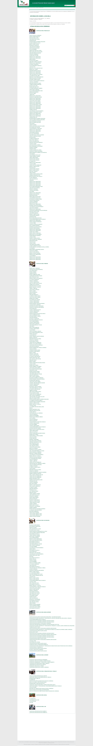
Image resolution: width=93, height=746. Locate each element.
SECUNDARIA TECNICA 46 (34, 600)
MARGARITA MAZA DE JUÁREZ (35, 83)
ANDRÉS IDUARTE (33, 273)
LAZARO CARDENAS (33, 569)
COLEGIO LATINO (33, 405)
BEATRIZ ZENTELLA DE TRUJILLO (36, 176)
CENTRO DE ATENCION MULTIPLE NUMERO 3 (38, 711)
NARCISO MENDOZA (33, 292)
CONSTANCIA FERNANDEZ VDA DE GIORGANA (38, 210)
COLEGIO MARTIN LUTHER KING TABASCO (38, 586)
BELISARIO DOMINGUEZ (34, 511)
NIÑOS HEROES (33, 59)
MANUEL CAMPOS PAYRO (34, 166)
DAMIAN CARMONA (33, 503)
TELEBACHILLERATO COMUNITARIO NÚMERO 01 (39, 644)
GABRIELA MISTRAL (33, 109)
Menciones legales (27, 744)
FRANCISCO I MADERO (34, 496)
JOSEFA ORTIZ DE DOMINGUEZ (35, 165)
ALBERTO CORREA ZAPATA (35, 238)
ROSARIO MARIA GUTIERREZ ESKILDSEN (37, 41)
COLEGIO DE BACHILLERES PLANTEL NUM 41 (38, 648)
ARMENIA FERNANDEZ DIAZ (35, 175)
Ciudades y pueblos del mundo (40, 744)
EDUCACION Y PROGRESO (35, 536)
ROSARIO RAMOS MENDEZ (35, 228)
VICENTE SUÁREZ (33, 560)
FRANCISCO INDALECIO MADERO (36, 224)
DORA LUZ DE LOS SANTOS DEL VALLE (37, 429)
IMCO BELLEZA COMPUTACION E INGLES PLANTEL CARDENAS (41, 688)
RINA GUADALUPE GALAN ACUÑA (36, 51)
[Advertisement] (52, 727)
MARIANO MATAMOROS (34, 92)
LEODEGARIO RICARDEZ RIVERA (36, 275)
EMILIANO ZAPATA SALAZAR (35, 410)
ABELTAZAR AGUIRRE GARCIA (35, 391)
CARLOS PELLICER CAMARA (35, 100)
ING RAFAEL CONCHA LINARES (35, 386)
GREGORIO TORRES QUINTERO (36, 61)
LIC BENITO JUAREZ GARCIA (35, 467)
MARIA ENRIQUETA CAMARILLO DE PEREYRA (38, 152)
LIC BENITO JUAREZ (33, 487)
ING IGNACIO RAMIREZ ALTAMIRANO (36, 377)
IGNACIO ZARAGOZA (33, 420)
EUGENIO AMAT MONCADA (35, 380)
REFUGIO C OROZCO (33, 171)
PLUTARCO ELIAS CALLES (34, 530)
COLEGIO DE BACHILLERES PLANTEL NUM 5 (38, 638)
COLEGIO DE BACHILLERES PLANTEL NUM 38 (38, 630)
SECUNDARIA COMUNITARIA (35, 526)
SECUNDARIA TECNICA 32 (34, 557)
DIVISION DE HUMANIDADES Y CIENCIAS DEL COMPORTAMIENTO (42, 662)
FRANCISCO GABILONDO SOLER (36, 97)
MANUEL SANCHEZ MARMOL (35, 253)
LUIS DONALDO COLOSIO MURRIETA (36, 206)
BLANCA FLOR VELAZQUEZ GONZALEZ (37, 80)
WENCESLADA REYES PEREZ (35, 78)
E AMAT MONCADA (33, 438)
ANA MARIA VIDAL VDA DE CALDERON (37, 134)
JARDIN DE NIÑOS (33, 124)
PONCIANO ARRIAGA (33, 317)
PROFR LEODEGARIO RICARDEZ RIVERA (37, 362)
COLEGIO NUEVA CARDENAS (35, 304)
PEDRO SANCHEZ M (33, 333)
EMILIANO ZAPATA (33, 360)
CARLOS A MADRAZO (34, 414)
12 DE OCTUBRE (33, 163)
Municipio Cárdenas (33, 7)
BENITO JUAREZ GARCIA (34, 170)
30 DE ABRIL (32, 191)
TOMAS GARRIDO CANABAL (35, 156)
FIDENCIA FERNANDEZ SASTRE (36, 112)
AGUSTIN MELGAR (33, 308)
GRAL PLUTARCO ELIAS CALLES (36, 283)
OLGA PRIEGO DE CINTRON (35, 127)
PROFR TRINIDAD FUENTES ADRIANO (37, 336)
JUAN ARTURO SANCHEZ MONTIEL (36, 269)
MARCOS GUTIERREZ (34, 448)
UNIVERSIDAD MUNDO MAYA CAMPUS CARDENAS (39, 667)
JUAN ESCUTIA (32, 66)
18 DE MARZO (32, 153)
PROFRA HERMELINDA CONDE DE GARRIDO (38, 347)
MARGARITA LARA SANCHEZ (35, 552)
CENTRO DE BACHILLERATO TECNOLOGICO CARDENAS (40, 623)
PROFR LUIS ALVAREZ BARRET (35, 343)
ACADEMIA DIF (32, 679)
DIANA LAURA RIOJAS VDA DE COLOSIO (37, 126)
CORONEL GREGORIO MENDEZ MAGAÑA (37, 382)
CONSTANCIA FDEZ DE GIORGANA (36, 345)
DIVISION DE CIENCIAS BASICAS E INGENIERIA (38, 659)
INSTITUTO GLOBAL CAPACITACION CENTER (38, 682)
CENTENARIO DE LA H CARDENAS (36, 413)
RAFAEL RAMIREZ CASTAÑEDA (35, 366)
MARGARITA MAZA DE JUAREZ (35, 338)
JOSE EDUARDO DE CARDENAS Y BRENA (37, 567)
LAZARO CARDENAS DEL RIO (35, 245)
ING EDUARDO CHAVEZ (34, 341)
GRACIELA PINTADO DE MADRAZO (36, 142)
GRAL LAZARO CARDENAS (35, 376)
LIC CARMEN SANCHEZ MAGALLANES (37, 406)
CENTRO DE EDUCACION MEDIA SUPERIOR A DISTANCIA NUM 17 (42, 635)
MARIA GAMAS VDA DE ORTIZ (35, 196)
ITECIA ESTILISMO (33, 687)
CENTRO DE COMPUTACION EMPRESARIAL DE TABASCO (40, 677)
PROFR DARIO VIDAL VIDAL (35, 357)
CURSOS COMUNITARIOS (34, 282)
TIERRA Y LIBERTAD (33, 288)
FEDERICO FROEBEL (33, 147)
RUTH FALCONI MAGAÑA (34, 133)
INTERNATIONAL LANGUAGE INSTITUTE (37, 683)
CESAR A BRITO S (33, 411)
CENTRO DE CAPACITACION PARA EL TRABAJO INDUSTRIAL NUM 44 (42, 684)
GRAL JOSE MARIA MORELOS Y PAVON (37, 450)
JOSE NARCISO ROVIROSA (35, 46)
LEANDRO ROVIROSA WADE (35, 350)
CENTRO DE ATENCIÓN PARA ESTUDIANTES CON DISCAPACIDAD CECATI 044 (44, 624)
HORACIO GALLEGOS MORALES (36, 457)
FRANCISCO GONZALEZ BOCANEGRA (37, 307)
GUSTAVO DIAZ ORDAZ (34, 60)
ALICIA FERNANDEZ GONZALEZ (35, 65)
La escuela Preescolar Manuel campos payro (43, 3)
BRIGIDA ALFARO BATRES (34, 194)
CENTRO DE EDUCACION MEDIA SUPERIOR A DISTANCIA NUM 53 (42, 620)
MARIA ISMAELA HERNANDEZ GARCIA (37, 249)
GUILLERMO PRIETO (33, 270)
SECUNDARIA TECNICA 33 (34, 566)
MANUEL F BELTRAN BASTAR (35, 484)
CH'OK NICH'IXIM (33, 701)
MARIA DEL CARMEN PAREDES (35, 453)
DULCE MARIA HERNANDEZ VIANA (36, 90)
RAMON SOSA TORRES (34, 231)
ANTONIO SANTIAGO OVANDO (35, 428)
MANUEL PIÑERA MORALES (35, 36)
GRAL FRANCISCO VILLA (34, 277)
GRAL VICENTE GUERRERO (35, 395)
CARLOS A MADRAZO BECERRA (36, 464)
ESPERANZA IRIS (33, 40)
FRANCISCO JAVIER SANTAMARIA (36, 151)
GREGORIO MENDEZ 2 (34, 488)
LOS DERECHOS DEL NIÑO (35, 75)
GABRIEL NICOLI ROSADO (34, 284)
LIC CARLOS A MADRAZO (34, 279)
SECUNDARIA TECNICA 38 (34, 608)
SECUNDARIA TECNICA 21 (34, 584)
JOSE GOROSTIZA (33, 565)
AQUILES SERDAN (33, 348)
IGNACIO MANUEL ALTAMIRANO (35, 452)
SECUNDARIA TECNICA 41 (34, 550)
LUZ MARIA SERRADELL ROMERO (36, 88)
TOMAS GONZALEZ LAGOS (35, 502)
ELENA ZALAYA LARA (33, 85)
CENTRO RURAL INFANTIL (34, 158)
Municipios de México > (21, 7)
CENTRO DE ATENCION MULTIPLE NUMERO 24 (38, 712)
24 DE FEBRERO (33, 255)
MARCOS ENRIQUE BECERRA (35, 122)
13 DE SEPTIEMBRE (33, 546)
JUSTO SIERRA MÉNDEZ (34, 444)
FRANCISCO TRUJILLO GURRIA (35, 449)
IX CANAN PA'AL (33, 161)
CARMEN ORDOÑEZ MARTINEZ (35, 84)
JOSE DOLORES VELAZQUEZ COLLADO (37, 396)
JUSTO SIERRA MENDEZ (34, 321)
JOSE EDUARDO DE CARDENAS (36, 239)
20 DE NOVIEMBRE (33, 49)
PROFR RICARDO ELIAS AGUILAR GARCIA (37, 313)
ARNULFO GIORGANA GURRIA (35, 136)
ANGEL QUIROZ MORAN (34, 497)
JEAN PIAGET (32, 123)
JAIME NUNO (32, 94)
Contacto (32, 744)
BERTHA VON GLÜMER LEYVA (35, 114)
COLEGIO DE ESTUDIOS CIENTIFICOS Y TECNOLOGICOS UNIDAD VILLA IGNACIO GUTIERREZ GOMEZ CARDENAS (51, 629)
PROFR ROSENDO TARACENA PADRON (37, 303)
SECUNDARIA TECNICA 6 (34, 591)
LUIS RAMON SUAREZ (34, 595)
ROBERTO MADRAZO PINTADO (35, 473)
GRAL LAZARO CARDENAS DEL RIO (36, 474)
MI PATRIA (31, 556)
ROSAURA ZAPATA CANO (34, 211)
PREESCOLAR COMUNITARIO (35, 56)
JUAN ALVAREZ (32, 468)
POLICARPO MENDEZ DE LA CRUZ (36, 574)
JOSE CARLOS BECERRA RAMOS (36, 540)
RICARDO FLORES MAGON (35, 351)
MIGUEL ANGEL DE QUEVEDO (35, 233)
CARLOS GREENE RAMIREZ (35, 605)
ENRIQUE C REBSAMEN (34, 439)
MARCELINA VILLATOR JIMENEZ (36, 234)
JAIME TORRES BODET (34, 157)
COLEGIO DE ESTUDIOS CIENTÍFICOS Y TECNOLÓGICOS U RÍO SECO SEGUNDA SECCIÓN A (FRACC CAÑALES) (50, 618)
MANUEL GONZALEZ (33, 337)
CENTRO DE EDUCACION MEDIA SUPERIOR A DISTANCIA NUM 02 (42, 637)
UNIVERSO (32, 180)
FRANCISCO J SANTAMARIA (35, 506)
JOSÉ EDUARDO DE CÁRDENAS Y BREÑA (37, 463)
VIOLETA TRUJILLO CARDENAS (35, 35)
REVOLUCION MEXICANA (34, 141)
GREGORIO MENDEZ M (34, 294)
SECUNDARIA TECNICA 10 (34, 533)
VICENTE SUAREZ (33, 143)
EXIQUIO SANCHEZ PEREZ (35, 371)
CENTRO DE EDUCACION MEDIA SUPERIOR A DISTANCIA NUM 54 (42, 633)
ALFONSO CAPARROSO (34, 64)
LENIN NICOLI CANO (33, 370)
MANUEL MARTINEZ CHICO (35, 409)
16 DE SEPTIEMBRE (33, 424)
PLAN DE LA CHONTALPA (34, 318)
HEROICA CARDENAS (34, 280)
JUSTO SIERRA (32, 418)
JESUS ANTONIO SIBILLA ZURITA (36, 104)
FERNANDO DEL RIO (33, 481)
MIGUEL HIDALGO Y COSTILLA (35, 287)
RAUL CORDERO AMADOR (34, 225)
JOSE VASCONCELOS (34, 598)
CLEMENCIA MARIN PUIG (34, 138)
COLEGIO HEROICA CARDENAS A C (36, 647)
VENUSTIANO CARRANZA (34, 89)
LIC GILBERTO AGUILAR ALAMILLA (36, 400)
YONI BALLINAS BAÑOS (34, 190)
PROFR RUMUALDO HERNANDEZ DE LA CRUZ (38, 531)
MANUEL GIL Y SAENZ (34, 69)
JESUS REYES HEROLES (34, 346)
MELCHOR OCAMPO (33, 483)
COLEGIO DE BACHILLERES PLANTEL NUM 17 (38, 643)
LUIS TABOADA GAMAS (34, 491)
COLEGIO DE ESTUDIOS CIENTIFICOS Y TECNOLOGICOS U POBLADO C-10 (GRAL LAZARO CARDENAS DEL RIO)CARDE (52, 625)
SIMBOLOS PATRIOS (33, 390)
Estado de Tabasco (27, 7)
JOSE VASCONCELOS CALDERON (36, 74)
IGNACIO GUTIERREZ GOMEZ (35, 562)
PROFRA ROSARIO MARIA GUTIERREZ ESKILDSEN (39, 399)
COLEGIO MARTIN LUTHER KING (36, 128)
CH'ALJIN (31, 702)
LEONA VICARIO (33, 236)
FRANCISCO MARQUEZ (34, 54)
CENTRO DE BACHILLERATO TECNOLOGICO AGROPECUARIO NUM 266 (43, 628)
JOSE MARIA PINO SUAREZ (35, 39)
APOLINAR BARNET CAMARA (35, 316)
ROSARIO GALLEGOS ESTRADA (36, 226)
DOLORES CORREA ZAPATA (35, 79)
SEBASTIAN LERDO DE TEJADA (35, 50)
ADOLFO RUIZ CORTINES (34, 512)
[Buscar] (74, 5)
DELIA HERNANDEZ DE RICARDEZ (36, 146)
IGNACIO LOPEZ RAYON (34, 375)
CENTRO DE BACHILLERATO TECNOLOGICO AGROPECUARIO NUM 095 (43, 639)
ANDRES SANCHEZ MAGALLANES (36, 479)
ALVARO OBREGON (33, 177)
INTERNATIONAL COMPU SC (35, 678)
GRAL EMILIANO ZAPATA (34, 445)
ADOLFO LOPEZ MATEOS (34, 355)
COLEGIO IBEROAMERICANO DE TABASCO (38, 219)
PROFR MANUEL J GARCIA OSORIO (36, 435)
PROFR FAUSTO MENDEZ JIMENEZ (36, 416)
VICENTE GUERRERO (34, 201)
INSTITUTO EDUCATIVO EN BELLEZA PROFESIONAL (39, 689)
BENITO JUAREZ (33, 293)
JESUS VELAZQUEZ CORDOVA (35, 331)
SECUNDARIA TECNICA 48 (34, 542)
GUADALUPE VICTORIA (34, 55)
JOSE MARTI (32, 326)
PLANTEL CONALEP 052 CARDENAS (36, 649)
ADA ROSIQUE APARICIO (34, 132)
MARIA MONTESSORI (33, 202)
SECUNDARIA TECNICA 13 (34, 541)
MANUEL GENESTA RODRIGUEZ (36, 221)
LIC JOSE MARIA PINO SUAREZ (35, 458)
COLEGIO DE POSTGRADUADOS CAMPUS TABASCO (39, 663)
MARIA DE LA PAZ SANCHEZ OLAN (36, 68)
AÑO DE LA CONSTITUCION (35, 501)
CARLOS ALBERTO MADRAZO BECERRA (37, 119)
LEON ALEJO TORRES (34, 250)
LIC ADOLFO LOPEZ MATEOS (35, 356)
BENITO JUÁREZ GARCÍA (34, 44)
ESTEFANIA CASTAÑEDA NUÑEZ (36, 199)
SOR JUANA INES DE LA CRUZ (35, 528)
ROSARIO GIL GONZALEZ (34, 45)
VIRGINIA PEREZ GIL (33, 117)
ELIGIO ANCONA (33, 137)
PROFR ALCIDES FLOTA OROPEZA (36, 278)
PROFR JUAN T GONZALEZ (35, 268)
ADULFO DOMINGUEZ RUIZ (35, 314)
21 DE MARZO (32, 248)
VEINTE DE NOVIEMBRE (34, 415)
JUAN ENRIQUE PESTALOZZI (35, 197)
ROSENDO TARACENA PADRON (36, 205)
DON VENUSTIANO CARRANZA (35, 440)
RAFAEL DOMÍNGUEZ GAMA (35, 274)
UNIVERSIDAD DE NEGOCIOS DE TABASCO (38, 664)
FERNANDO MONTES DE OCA (35, 70)
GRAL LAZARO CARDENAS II (35, 486)
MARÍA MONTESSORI (33, 195)
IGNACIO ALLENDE (33, 527)
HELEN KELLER (32, 167)
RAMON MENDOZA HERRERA (35, 235)
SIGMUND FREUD (33, 148)
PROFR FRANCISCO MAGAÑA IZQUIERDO (37, 508)
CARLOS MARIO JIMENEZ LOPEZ (36, 513)
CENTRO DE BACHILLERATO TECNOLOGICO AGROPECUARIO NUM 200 (43, 634)
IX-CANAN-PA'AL (33, 698)
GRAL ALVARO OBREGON (34, 327)
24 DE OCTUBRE (33, 93)
